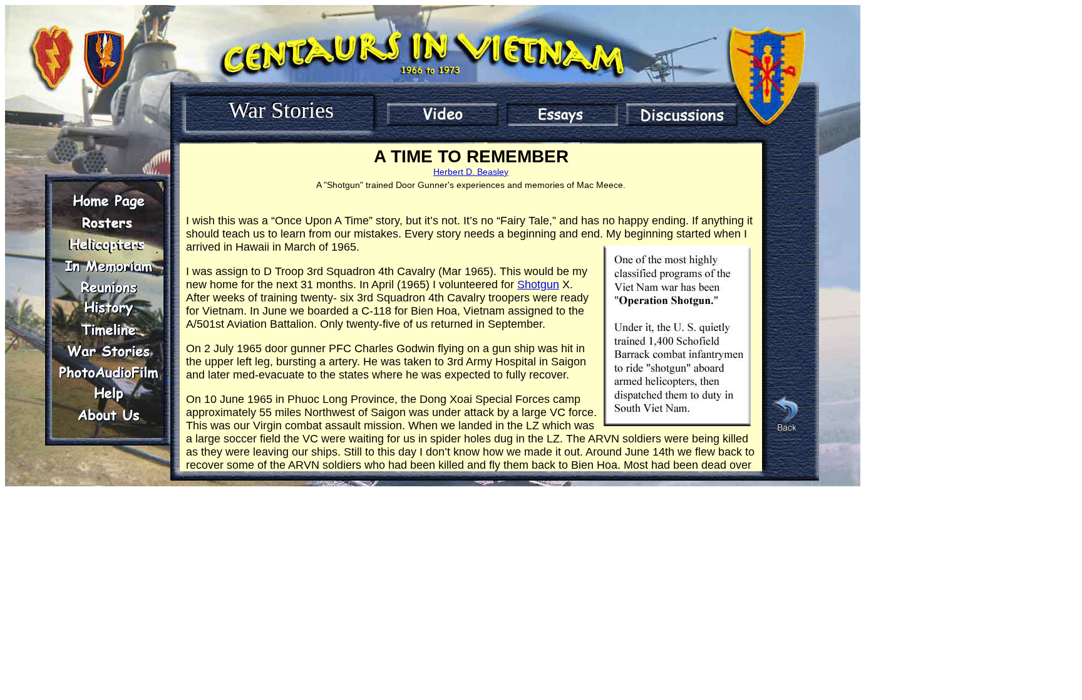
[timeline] (108, 329)
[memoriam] (108, 265)
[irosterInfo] (108, 223)
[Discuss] (682, 114)
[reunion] (108, 287)
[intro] (442, 114)
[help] (108, 393)
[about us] (108, 415)
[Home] (108, 201)
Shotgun (538, 284)
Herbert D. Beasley (470, 172)
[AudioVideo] (108, 372)
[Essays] (562, 114)
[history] (108, 308)
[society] (108, 244)
